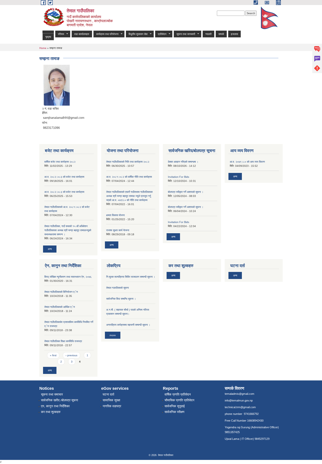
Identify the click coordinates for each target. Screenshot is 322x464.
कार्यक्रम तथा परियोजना (106, 34)
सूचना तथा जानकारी (184, 34)
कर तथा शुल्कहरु (51, 412)
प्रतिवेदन (160, 34)
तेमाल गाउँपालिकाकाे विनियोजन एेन (61, 291)
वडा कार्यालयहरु (81, 34)
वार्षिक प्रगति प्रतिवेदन (178, 394)
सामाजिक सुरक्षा (111, 400)
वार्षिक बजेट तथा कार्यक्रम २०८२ (59, 161)
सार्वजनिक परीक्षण (174, 412)
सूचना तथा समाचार (52, 394)
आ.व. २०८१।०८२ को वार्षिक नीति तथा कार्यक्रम (129, 176)
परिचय (59, 34)
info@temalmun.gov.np (239, 400)
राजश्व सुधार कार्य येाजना (117, 230)
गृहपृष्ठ (48, 36)
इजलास (234, 34)
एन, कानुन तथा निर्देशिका (55, 406)
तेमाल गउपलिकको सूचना (117, 287)
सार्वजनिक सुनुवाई (175, 406)
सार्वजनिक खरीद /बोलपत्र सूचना (59, 400)
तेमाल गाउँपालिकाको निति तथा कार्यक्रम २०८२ (127, 161)
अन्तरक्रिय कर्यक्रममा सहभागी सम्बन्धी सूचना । (128, 324)
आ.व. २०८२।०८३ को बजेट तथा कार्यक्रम (64, 176)
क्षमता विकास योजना (115, 215)
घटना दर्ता (108, 394)
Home (42, 48)
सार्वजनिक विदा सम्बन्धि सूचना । (121, 298)
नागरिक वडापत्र (112, 406)
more (113, 335)
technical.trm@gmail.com (240, 407)
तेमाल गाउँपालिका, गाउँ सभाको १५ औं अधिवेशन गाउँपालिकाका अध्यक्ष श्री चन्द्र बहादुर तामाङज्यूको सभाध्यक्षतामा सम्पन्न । (67, 230)
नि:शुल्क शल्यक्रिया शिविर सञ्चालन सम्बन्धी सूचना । (130, 276)
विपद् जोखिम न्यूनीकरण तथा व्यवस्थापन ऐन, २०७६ (67, 276)
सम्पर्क (221, 34)
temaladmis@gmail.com (239, 393)
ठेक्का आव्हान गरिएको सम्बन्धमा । (183, 161)
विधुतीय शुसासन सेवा (137, 34)
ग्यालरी (208, 34)
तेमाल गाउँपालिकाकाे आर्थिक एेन (59, 306)
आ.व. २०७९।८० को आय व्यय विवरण (247, 161)
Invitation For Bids (178, 176)
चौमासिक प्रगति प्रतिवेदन (179, 400)
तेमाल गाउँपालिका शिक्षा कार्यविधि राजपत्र (63, 341)
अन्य (50, 249)
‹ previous (71, 355)
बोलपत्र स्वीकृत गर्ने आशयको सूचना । (185, 191)
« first (53, 355)
